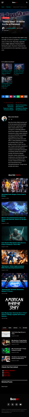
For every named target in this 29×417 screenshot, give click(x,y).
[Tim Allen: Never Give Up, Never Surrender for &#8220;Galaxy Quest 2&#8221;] (19, 66)
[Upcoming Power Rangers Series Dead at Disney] (14, 185)
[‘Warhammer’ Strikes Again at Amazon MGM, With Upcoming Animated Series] (14, 257)
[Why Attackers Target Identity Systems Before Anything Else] (6, 342)
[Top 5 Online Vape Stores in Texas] (6, 334)
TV (20, 327)
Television (6, 18)
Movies (15, 327)
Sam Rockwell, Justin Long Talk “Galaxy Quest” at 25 (7, 85)
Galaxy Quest (23, 39)
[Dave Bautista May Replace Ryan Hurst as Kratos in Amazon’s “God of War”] (14, 233)
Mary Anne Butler (11, 28)
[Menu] (3, 2)
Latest (4, 327)
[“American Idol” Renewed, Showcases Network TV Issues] (14, 280)
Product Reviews (9, 370)
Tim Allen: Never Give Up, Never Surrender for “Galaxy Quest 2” (19, 72)
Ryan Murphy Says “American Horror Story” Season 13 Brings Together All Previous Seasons (14, 314)
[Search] (26, 2)
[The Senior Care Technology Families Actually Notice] (6, 359)
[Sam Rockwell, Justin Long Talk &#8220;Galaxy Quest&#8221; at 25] (7, 80)
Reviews (25, 327)
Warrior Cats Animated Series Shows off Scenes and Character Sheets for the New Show (14, 219)
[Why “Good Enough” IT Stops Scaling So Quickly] (6, 351)
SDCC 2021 (7, 374)
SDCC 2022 (7, 375)
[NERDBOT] (14, 2)
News (10, 327)
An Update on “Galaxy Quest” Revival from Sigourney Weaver (7, 72)
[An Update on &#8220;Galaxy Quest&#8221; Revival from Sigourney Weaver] (7, 66)
